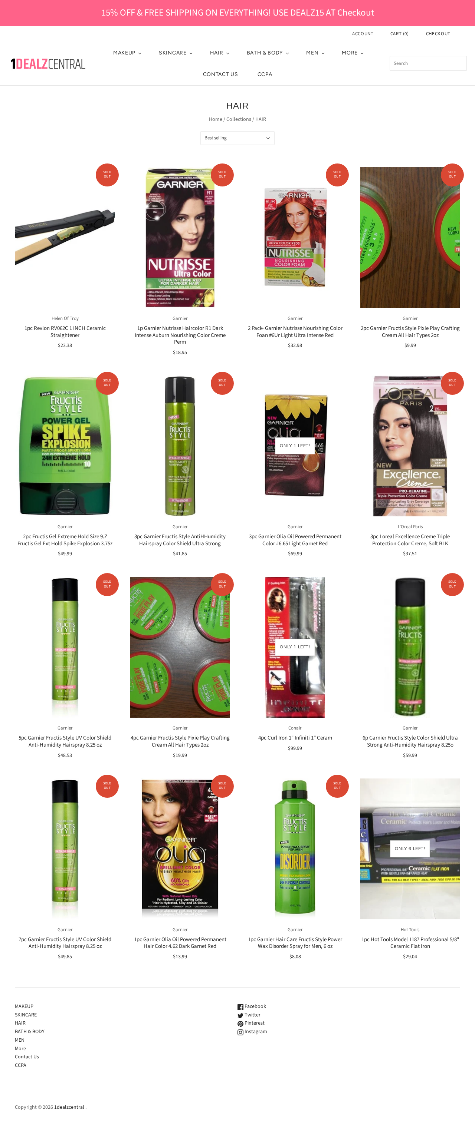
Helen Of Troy (65, 318)
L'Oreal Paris (410, 526)
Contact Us (220, 74)
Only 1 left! (295, 445)
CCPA (265, 74)
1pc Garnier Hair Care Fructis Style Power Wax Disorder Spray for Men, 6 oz (295, 943)
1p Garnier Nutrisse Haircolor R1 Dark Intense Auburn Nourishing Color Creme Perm (180, 335)
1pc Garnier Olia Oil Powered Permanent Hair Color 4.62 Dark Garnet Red (180, 943)
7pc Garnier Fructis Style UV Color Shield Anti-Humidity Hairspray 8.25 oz (65, 943)
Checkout (438, 33)
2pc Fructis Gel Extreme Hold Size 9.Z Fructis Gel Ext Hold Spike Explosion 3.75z (64, 540)
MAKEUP (124, 53)
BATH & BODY (265, 53)
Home (215, 119)
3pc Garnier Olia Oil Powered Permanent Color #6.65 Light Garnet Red (295, 540)
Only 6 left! (410, 848)
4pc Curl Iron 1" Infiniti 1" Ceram (295, 738)
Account (363, 33)
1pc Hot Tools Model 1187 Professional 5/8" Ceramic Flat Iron (410, 943)
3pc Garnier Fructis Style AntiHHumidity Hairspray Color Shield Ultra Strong (180, 540)
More (350, 53)
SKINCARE (173, 53)
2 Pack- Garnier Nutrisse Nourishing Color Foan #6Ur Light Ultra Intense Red (295, 331)
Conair (295, 728)
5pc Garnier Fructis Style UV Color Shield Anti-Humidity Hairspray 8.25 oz (65, 741)
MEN (312, 53)
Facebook (254, 1006)
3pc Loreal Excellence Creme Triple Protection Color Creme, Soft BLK (410, 540)
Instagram (255, 1031)
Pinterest (254, 1023)
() (399, 33)
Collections (238, 119)
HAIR (216, 53)
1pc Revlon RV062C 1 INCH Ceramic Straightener (65, 331)
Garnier (180, 318)
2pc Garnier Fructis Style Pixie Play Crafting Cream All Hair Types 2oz (410, 331)
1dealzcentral (69, 1107)
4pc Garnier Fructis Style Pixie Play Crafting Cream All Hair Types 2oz (180, 741)
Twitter (252, 1015)
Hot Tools (410, 929)
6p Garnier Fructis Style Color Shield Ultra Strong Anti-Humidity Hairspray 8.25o (410, 741)
